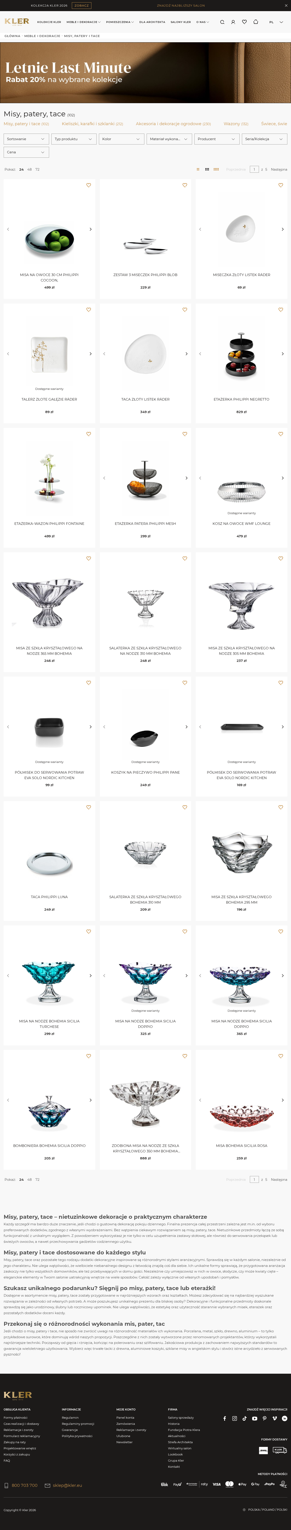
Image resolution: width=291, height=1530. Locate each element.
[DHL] (263, 1450)
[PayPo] (269, 1484)
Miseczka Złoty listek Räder (241, 275)
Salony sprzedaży (181, 1417)
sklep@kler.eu (67, 1485)
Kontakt (174, 1466)
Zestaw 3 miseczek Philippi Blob (145, 275)
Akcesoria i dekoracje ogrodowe (173, 123)
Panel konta (125, 1417)
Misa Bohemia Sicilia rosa (241, 1146)
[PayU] (177, 1484)
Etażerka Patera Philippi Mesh (145, 523)
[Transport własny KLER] (279, 1450)
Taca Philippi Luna (49, 897)
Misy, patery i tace (26, 123)
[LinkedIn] (284, 1418)
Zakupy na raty (15, 1442)
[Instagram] (234, 1418)
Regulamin (70, 1417)
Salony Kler (181, 22)
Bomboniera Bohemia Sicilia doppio (49, 1146)
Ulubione (123, 1436)
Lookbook (175, 1454)
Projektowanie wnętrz (20, 1448)
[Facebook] (224, 1418)
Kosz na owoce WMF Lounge (242, 523)
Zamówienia (125, 1423)
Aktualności (177, 1436)
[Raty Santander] (197, 1484)
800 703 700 (25, 1485)
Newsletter (124, 1442)
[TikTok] (244, 1418)
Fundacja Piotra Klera (184, 1430)
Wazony (236, 123)
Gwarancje (70, 1430)
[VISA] (216, 1484)
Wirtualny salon (179, 1448)
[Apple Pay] (242, 1484)
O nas (201, 22)
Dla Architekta (152, 22)
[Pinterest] (264, 1418)
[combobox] (275, 22)
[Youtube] (254, 1418)
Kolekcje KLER (49, 22)
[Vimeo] (274, 1418)
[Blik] (165, 1484)
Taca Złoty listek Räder (145, 399)
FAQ (7, 1460)
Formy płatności (16, 1417)
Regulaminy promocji (78, 1423)
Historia (174, 1423)
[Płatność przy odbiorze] (283, 1484)
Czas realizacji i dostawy (21, 1423)
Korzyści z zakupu (17, 1454)
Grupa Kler (176, 1460)
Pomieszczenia (118, 22)
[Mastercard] (229, 1484)
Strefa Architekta (180, 1442)
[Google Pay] (255, 1484)
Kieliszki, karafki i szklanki (92, 123)
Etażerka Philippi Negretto (241, 399)
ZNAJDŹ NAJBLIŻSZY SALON (181, 5)
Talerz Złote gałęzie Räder (49, 399)
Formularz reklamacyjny (22, 1436)
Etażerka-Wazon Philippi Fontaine (49, 523)
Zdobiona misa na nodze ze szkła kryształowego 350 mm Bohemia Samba (145, 1151)
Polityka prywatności (77, 1436)
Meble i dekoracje (82, 22)
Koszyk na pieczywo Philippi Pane (145, 772)
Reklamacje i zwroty (18, 1430)
